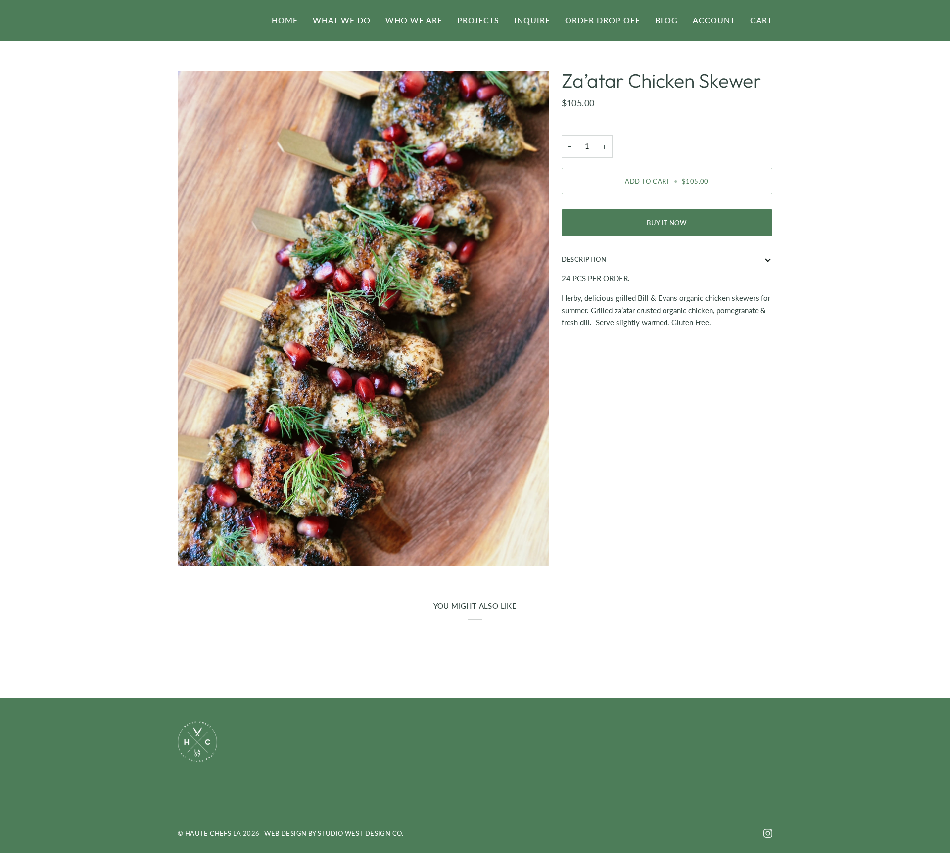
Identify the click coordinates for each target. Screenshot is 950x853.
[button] (341, 20)
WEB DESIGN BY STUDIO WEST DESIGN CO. (333, 833)
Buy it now (667, 223)
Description (584, 259)
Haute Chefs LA (213, 833)
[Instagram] (767, 833)
